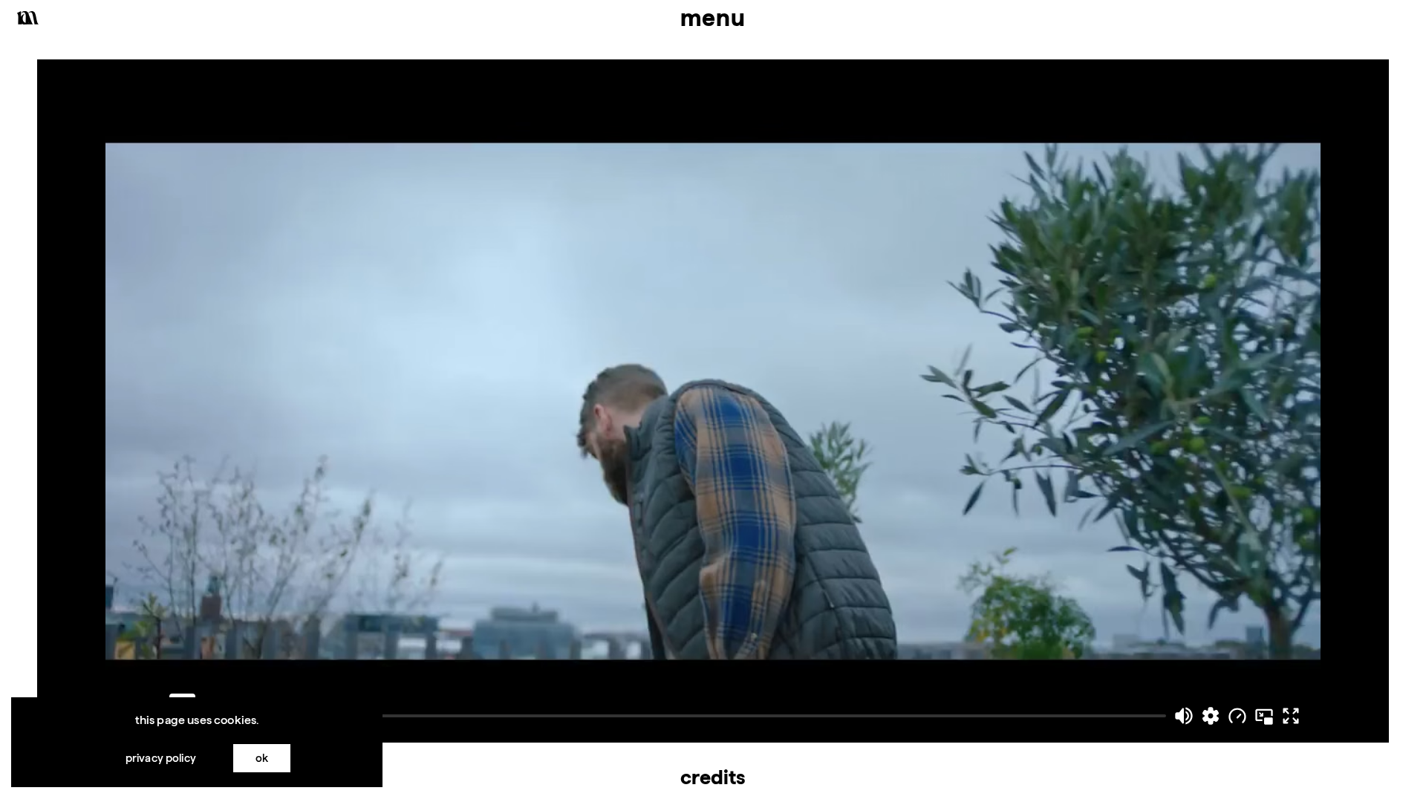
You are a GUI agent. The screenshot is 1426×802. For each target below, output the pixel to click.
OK (261, 758)
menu (713, 17)
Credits (713, 777)
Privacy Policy (161, 758)
